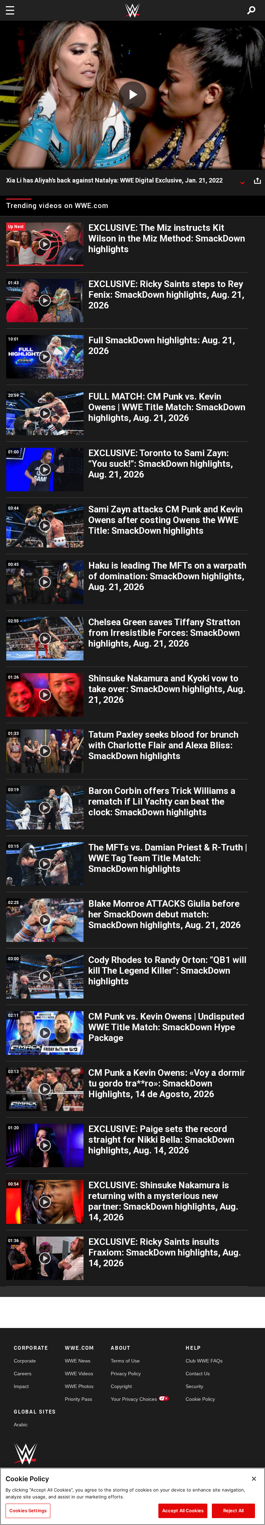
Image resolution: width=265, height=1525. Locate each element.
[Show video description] (242, 180)
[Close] (254, 1478)
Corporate (25, 1361)
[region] (132, 1496)
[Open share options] (257, 180)
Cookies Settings (28, 1510)
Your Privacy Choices (134, 1399)
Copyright (121, 1386)
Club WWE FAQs (204, 1361)
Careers (22, 1373)
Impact (21, 1386)
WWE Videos (79, 1373)
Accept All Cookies (183, 1510)
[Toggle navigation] (10, 10)
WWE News (77, 1361)
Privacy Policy (126, 1373)
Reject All (233, 1510)
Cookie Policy (200, 1399)
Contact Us (198, 1373)
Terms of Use (125, 1361)
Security (194, 1386)
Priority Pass (78, 1399)
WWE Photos (79, 1386)
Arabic (21, 1424)
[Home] (132, 10)
